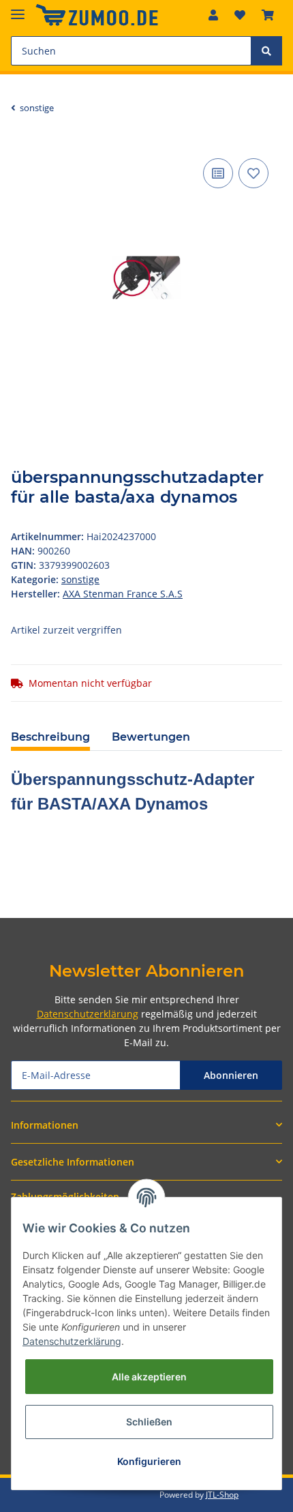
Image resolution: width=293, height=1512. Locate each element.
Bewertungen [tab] (151, 736)
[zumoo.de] (96, 15)
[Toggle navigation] (18, 8)
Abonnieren (231, 1075)
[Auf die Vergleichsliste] (218, 173)
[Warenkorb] (267, 15)
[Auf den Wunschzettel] (253, 173)
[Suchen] (266, 50)
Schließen (149, 1421)
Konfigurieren (149, 1461)
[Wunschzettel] (239, 15)
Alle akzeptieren (149, 1376)
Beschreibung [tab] (50, 736)
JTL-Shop (222, 1494)
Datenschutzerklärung (87, 1013)
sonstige (80, 579)
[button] (213, 15)
